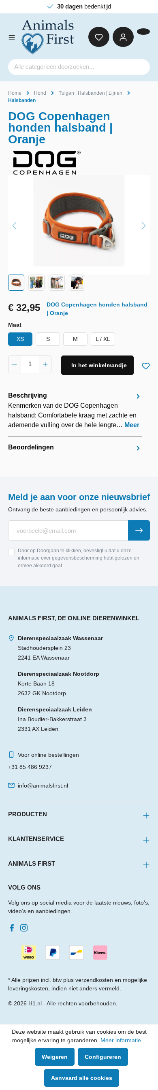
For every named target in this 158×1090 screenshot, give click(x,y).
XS (20, 339)
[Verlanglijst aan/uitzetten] (146, 364)
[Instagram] (25, 926)
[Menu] (11, 37)
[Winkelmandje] (143, 31)
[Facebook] (13, 926)
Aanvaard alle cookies (81, 1078)
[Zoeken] (140, 67)
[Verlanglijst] (98, 37)
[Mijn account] (123, 37)
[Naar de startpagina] (48, 37)
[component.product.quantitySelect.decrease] (14, 364)
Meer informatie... (123, 1040)
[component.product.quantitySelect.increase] (45, 364)
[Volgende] (144, 225)
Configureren (103, 1057)
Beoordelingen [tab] (31, 447)
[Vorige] (14, 225)
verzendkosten (94, 980)
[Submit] (139, 530)
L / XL (103, 339)
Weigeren (55, 1057)
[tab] (75, 410)
